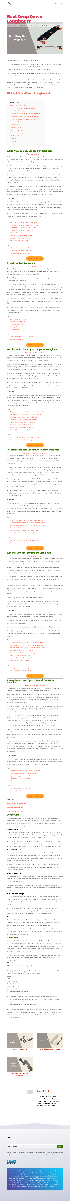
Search (30, 1092)
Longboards (34, 25)
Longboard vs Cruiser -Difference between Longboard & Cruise (48, 1102)
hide (17, 102)
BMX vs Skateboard (20, 1049)
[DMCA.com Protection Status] (11, 1164)
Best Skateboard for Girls (15, 811)
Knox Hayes (15, 25)
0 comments (44, 25)
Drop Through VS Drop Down (50, 1049)
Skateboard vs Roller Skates (46, 1106)
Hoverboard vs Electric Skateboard (20, 1074)
